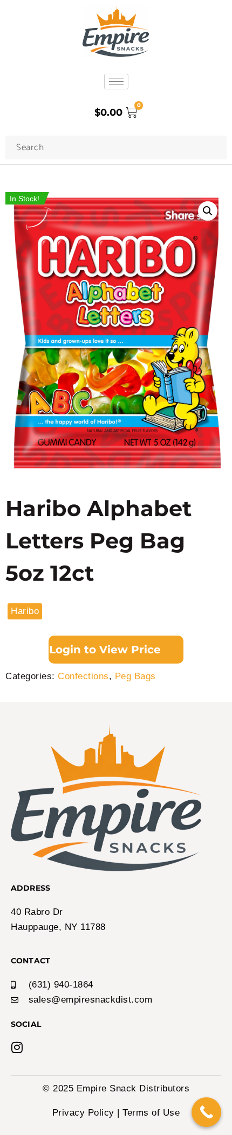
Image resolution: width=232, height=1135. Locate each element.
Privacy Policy (83, 1113)
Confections (83, 676)
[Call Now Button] (206, 1112)
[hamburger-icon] (116, 81)
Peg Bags (135, 676)
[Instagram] (17, 1047)
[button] (207, 211)
